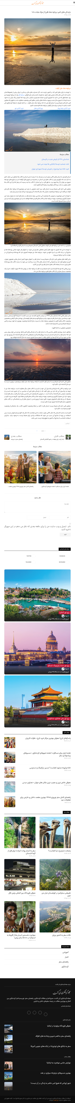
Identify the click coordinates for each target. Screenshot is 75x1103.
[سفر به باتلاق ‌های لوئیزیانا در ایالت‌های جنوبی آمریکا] (8, 1049)
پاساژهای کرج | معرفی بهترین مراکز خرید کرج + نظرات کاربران (48, 738)
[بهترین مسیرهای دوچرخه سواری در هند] (8, 1076)
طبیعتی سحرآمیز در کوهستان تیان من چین (56, 894)
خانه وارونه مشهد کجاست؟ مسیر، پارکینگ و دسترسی (50, 768)
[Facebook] (46, 1015)
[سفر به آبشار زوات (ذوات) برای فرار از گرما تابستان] (19, 832)
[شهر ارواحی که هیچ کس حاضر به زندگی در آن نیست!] (8, 1086)
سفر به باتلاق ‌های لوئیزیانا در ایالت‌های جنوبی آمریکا (51, 1046)
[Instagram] (35, 1015)
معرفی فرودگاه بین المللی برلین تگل (21, 893)
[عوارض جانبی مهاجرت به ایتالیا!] (8, 1066)
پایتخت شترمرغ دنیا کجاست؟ (59, 851)
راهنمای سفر (64, 962)
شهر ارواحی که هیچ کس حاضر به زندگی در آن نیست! (51, 1083)
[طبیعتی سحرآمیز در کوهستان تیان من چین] (55, 874)
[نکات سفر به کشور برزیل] (55, 916)
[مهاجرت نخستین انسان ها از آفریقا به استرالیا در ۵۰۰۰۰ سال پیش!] (19, 916)
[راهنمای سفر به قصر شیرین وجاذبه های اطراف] (8, 1039)
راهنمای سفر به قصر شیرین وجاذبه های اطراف (53, 1036)
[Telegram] (29, 1015)
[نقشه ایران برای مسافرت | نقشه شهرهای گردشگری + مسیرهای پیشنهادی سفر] (54, 467)
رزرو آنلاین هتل (38, 108)
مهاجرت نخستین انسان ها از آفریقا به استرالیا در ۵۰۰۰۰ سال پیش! (21, 936)
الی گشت (55, 1100)
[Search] (1, 2)
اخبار (67, 957)
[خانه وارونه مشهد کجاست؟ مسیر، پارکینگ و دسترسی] (9, 772)
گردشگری (65, 966)
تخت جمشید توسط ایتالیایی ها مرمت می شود (53, 164)
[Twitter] (40, 1015)
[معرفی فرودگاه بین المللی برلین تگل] (19, 874)
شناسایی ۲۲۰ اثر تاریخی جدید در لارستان (55, 159)
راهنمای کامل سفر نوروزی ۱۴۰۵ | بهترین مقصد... (20, 486)
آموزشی (65, 952)
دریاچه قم (22, 95)
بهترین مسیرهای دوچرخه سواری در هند (55, 1073)
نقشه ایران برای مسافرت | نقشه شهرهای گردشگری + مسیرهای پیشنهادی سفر (47, 754)
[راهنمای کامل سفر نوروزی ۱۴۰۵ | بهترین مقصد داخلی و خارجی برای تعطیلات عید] (20, 467)
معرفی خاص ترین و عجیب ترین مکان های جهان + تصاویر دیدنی (46, 782)
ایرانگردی (68, 423)
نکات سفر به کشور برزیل (61, 935)
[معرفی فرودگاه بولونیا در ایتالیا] (8, 1029)
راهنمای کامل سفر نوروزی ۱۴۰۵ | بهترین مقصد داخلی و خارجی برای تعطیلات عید (45, 798)
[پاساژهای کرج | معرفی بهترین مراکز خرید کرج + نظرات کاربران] (9, 742)
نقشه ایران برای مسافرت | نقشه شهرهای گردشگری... (54, 486)
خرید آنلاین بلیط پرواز (64, 108)
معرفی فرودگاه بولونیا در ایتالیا (59, 1026)
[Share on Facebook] (34, 431)
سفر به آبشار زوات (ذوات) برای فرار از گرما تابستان (21, 852)
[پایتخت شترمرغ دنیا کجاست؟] (55, 832)
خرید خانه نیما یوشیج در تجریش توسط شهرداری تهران (50, 169)
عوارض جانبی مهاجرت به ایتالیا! (59, 1063)
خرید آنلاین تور (19, 108)
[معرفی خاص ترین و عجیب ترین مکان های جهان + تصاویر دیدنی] (9, 786)
